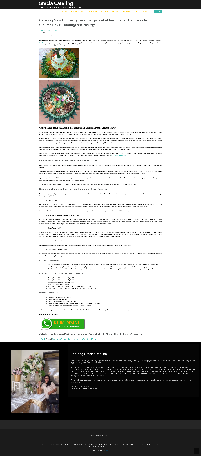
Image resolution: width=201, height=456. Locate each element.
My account (126, 444)
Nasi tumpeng (43, 43)
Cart (48, 444)
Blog (136, 11)
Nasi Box (104, 11)
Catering (43, 339)
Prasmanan (92, 11)
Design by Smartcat (99, 450)
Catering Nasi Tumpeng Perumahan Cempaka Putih (69, 339)
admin (55, 31)
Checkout (67, 444)
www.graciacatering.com (118, 155)
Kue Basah (126, 11)
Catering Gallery (77, 11)
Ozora (141, 444)
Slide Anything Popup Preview (105, 446)
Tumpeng (115, 11)
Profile (144, 11)
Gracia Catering (56, 3)
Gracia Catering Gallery (80, 444)
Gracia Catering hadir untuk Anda (100, 444)
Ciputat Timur (91, 339)
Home (64, 11)
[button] (150, 11)
